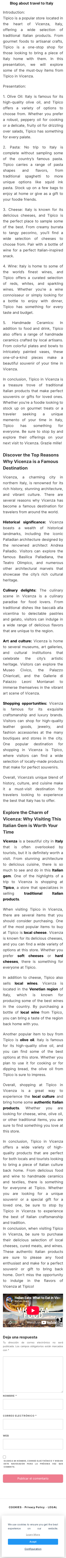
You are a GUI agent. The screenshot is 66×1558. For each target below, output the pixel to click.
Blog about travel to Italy (31, 3)
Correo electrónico (20, 1415)
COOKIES (15, 1507)
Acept (33, 1541)
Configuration (33, 1548)
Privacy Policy (35, 1507)
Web (6, 1435)
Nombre (10, 1395)
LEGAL (52, 1507)
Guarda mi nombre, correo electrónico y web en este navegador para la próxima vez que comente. (33, 1464)
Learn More (33, 1534)
